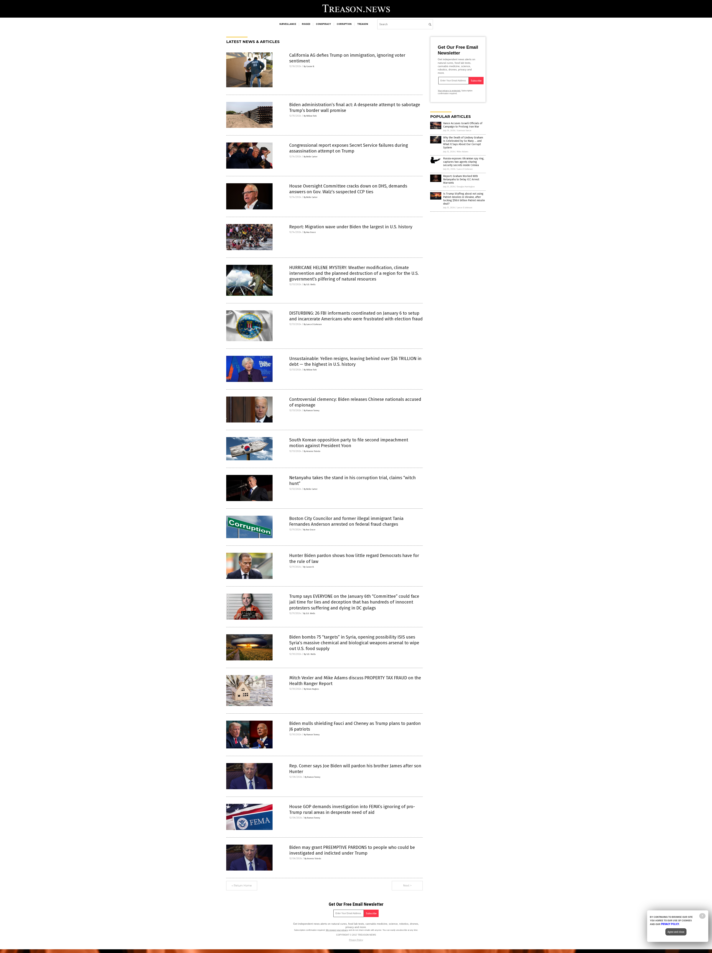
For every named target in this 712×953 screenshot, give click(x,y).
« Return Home (242, 885)
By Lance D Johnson (313, 324)
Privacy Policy (356, 940)
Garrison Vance (464, 130)
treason (362, 24)
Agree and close (676, 931)
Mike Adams (462, 151)
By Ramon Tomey (311, 410)
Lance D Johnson (465, 169)
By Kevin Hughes (311, 689)
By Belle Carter (310, 156)
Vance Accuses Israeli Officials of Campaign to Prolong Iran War (462, 125)
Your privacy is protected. (449, 91)
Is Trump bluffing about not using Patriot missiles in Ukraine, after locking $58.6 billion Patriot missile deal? (464, 198)
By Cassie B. (309, 66)
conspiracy (323, 24)
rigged (306, 24)
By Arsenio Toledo (312, 451)
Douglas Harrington (466, 186)
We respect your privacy (337, 930)
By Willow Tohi (310, 116)
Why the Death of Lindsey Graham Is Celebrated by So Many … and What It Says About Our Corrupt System (463, 142)
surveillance (287, 24)
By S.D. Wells (309, 284)
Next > (407, 885)
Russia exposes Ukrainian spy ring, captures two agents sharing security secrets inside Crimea (463, 162)
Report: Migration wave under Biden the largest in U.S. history (350, 226)
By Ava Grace (310, 232)
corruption (344, 24)
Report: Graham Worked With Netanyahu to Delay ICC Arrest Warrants (461, 179)
